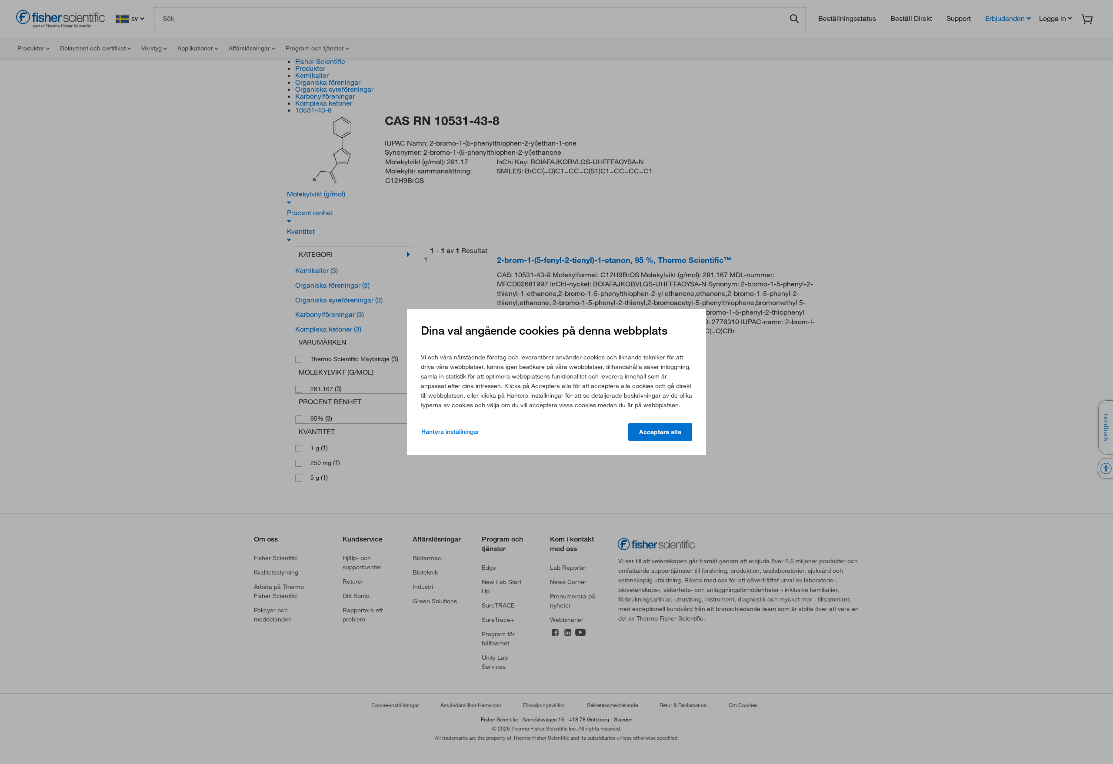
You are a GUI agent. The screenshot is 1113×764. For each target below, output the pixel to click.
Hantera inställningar (450, 431)
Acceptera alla (660, 432)
